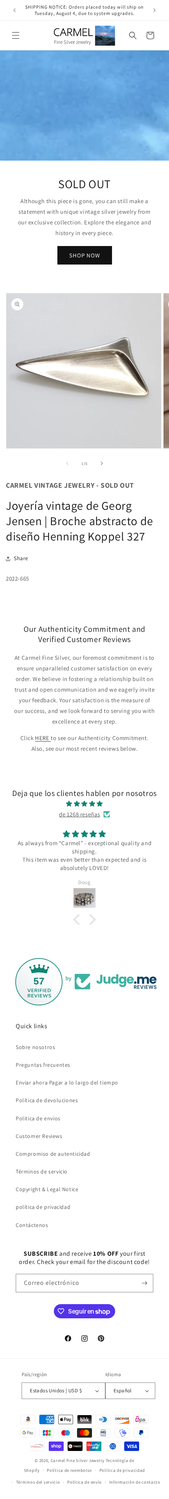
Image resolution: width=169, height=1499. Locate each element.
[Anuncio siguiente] (154, 10)
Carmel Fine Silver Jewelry (78, 1460)
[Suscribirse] (144, 1283)
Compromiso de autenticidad (53, 1153)
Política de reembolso (69, 1470)
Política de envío (84, 1482)
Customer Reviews (39, 1136)
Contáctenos (32, 1225)
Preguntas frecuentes (43, 1064)
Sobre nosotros (35, 1047)
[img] (84, 803)
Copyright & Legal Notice (47, 1189)
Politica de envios (38, 1118)
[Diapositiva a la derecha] (101, 463)
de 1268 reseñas (79, 814)
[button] (15, 35)
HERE (43, 738)
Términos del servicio (38, 1482)
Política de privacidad (122, 1470)
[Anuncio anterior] (14, 10)
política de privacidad (43, 1206)
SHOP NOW (84, 255)
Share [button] (21, 558)
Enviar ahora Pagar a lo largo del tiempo (67, 1082)
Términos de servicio (42, 1171)
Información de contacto (134, 1482)
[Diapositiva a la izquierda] (67, 463)
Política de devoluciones (47, 1100)
